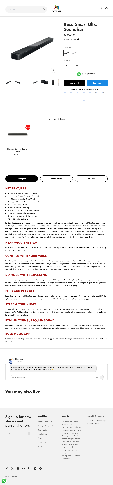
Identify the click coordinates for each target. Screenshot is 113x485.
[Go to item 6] (52, 82)
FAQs (40, 446)
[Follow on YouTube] (23, 468)
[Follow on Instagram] (18, 468)
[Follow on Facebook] (6, 468)
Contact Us (42, 442)
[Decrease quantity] (67, 65)
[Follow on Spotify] (40, 468)
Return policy (42, 430)
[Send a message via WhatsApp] (4, 481)
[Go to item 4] (35, 82)
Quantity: (67, 60)
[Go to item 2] (17, 82)
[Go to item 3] (26, 82)
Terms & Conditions (45, 421)
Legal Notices (43, 434)
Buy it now (97, 83)
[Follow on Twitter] (12, 468)
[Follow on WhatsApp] (34, 468)
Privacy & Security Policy (47, 426)
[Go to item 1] (8, 82)
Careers (40, 438)
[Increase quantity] (77, 65)
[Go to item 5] (44, 82)
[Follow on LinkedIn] (29, 468)
